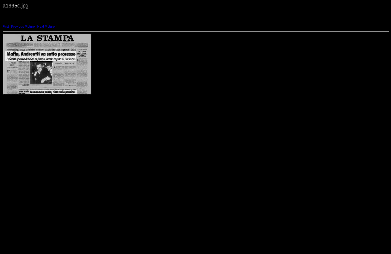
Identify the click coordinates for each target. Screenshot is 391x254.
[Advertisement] (119, 20)
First (6, 26)
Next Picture (46, 26)
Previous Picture (23, 26)
